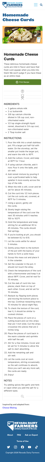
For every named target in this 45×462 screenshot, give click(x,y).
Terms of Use (22, 441)
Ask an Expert (31, 434)
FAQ (19, 434)
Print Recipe (24, 82)
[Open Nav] (36, 5)
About (10, 434)
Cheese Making (9, 407)
